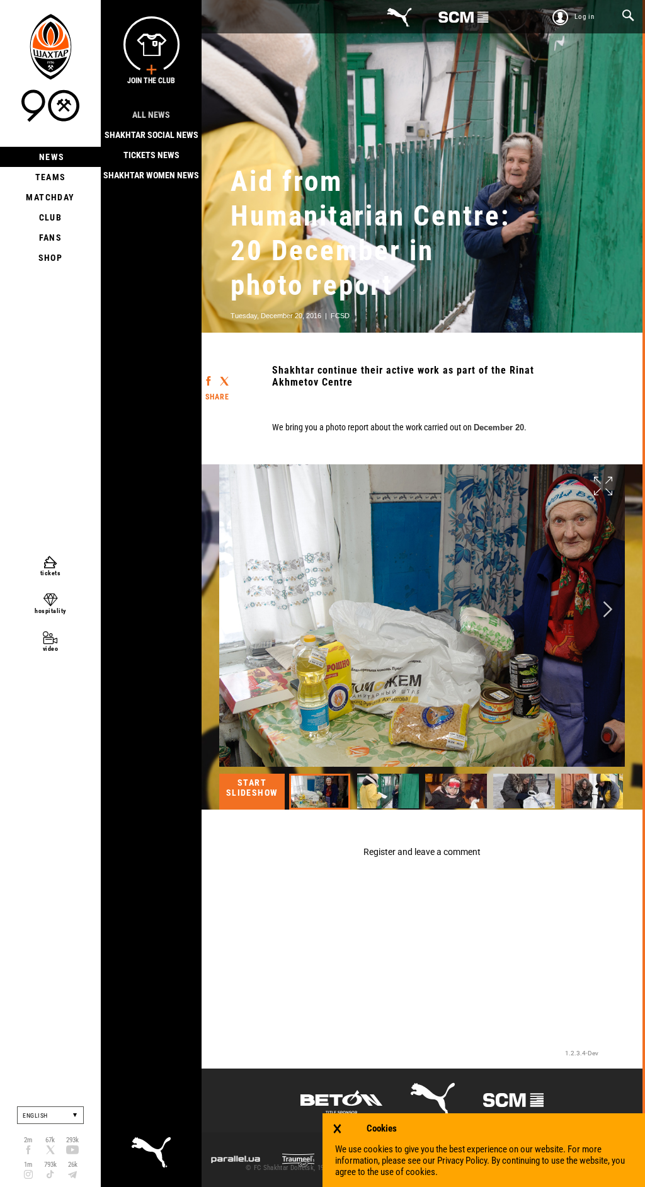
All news (151, 115)
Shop (50, 258)
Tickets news (151, 155)
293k (72, 1140)
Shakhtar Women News (151, 175)
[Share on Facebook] (208, 375)
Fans (50, 237)
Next (607, 609)
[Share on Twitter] (224, 376)
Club (50, 217)
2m (28, 1140)
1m (28, 1165)
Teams (50, 177)
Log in (584, 17)
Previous (236, 609)
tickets (50, 573)
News (51, 157)
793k (50, 1165)
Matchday (50, 197)
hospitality (50, 610)
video (51, 648)
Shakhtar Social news (151, 135)
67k (50, 1140)
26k (72, 1165)
